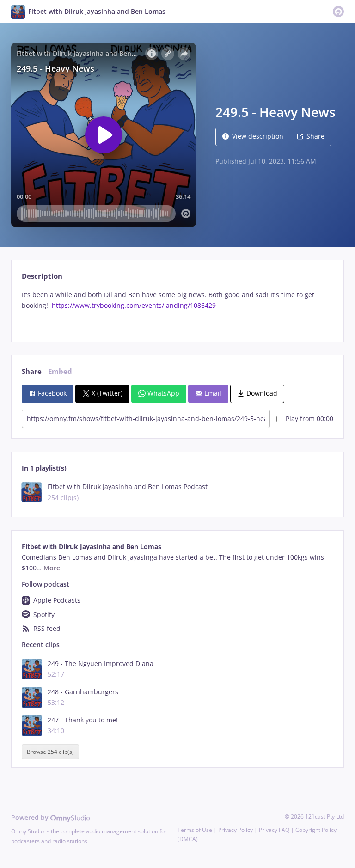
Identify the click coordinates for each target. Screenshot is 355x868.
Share (315, 136)
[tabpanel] (177, 308)
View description (257, 136)
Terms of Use (195, 830)
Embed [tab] (60, 371)
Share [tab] (32, 371)
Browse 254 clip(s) (50, 752)
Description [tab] (42, 276)
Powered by (30, 817)
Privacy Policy (235, 830)
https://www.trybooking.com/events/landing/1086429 (134, 305)
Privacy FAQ (274, 830)
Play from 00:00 (309, 418)
